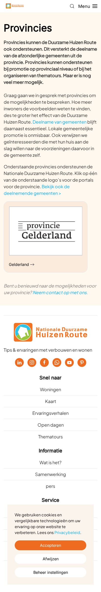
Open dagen (51, 425)
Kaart (50, 401)
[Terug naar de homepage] (15, 6)
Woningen (50, 389)
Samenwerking (50, 474)
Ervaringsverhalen (50, 413)
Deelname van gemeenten (60, 122)
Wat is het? (50, 462)
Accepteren (50, 545)
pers (50, 486)
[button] (72, 6)
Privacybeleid (67, 532)
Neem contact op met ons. (60, 292)
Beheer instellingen (50, 572)
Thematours (50, 436)
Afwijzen (51, 558)
